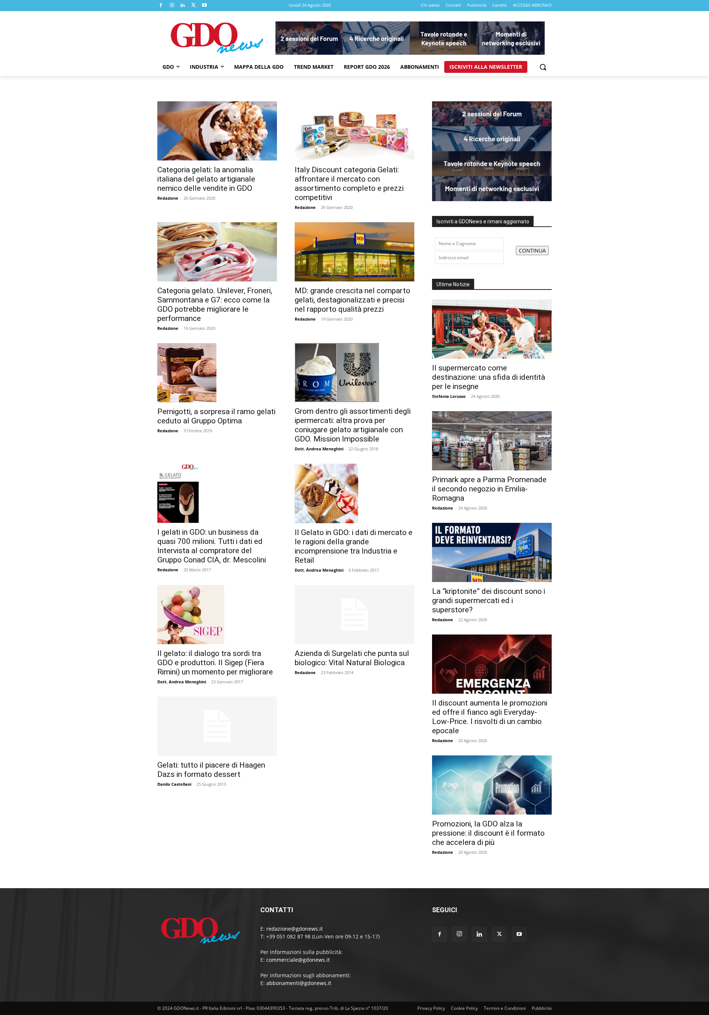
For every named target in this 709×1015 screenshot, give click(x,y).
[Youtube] (204, 5)
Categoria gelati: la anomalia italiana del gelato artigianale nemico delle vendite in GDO (206, 179)
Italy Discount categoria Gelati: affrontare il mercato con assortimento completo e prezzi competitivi (349, 183)
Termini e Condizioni (505, 1008)
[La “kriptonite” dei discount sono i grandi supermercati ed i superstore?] (492, 552)
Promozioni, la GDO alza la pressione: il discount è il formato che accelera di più (488, 833)
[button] (543, 67)
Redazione (167, 198)
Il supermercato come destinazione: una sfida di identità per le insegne (488, 377)
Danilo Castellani (174, 784)
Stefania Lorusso (449, 396)
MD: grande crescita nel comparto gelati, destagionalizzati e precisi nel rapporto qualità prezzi (352, 300)
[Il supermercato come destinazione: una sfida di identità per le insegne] (492, 329)
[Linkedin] (182, 5)
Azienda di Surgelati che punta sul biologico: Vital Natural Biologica (352, 658)
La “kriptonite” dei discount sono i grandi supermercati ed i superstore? (488, 600)
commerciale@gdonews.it (298, 959)
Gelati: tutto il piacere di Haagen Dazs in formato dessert (211, 770)
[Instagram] (172, 5)
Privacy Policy (431, 1008)
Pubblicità (542, 1008)
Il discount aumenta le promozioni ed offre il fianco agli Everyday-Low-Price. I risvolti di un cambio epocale (489, 716)
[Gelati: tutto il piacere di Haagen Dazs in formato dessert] (217, 726)
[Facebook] (161, 5)
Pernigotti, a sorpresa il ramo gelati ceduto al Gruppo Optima (216, 416)
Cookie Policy (464, 1008)
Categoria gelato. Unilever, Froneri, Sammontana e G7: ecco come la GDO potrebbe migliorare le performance (214, 304)
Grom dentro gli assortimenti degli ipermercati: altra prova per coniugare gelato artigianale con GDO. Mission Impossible (353, 425)
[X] (194, 5)
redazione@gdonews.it (294, 928)
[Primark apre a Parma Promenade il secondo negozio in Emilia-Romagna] (492, 440)
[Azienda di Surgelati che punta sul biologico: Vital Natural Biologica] (354, 614)
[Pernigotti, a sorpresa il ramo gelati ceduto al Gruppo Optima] (217, 372)
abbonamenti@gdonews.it (298, 983)
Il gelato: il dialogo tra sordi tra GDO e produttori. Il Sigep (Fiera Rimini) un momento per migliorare (215, 662)
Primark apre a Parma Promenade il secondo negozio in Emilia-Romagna (489, 489)
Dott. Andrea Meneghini (319, 448)
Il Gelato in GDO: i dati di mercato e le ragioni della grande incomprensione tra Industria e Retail (353, 546)
